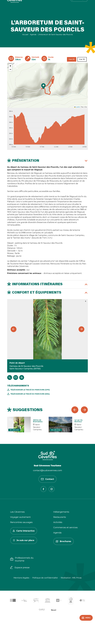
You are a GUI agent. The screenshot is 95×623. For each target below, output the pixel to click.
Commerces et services (65, 527)
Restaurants (59, 517)
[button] (43, 86)
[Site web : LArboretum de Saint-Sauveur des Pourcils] (21, 377)
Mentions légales (21, 578)
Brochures (65, 541)
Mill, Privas (77, 578)
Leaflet (78, 107)
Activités (57, 522)
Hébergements (61, 512)
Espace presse (22, 567)
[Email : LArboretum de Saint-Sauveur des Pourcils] (15, 377)
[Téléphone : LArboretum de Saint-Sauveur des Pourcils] (9, 377)
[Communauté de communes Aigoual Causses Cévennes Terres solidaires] (24, 601)
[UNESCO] (47, 600)
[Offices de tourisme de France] (82, 601)
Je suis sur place (25, 540)
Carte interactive (25, 531)
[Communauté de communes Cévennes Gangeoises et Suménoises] (13, 601)
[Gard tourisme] (42, 610)
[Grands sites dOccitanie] (71, 600)
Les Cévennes (17, 512)
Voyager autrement (20, 517)
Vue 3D (82, 59)
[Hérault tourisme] (53, 610)
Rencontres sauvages (21, 522)
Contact (49, 479)
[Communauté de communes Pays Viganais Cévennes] (36, 600)
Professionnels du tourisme (24, 559)
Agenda (57, 532)
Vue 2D (72, 59)
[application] (47, 128)
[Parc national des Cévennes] (59, 601)
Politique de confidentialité (45, 578)
